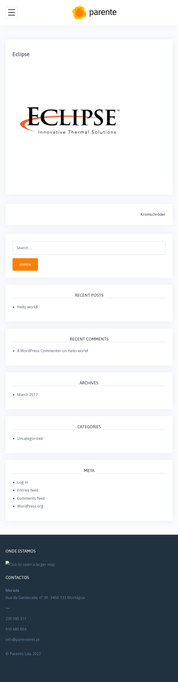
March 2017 (27, 394)
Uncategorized (30, 438)
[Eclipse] (70, 119)
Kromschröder (152, 214)
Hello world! (27, 306)
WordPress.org (30, 506)
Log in (22, 482)
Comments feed (30, 498)
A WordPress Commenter (39, 350)
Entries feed (27, 490)
